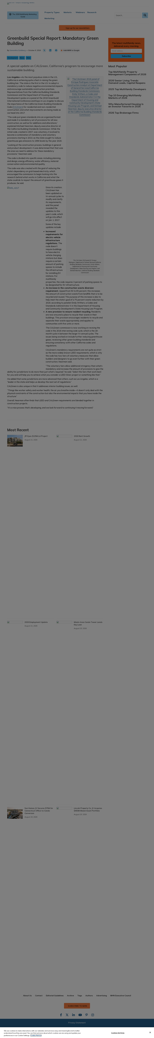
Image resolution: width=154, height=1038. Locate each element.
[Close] (150, 1032)
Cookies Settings (117, 1033)
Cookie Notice (36, 1035)
